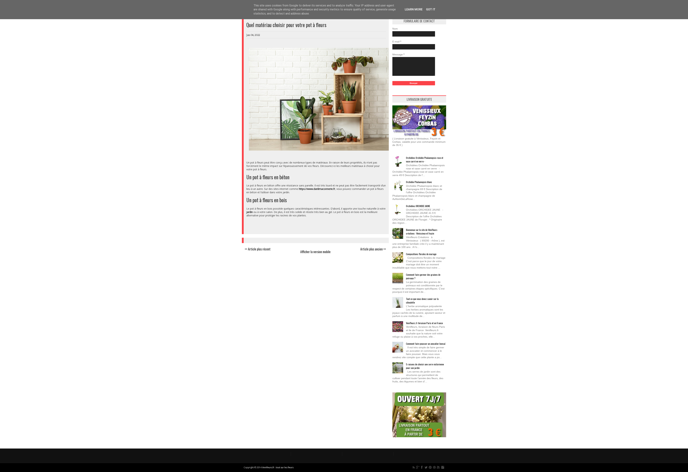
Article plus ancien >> (373, 249)
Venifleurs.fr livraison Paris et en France (424, 323)
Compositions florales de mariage (421, 254)
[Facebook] (422, 467)
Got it (430, 9)
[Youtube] (438, 467)
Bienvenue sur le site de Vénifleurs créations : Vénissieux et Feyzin (421, 231)
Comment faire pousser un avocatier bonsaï (425, 343)
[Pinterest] (430, 467)
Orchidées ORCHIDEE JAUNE (418, 206)
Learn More (413, 9)
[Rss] (413, 467)
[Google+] (418, 467)
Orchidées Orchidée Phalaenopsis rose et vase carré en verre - (424, 159)
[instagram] (442, 467)
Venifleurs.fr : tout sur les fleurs (277, 467)
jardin (249, 212)
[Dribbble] (434, 467)
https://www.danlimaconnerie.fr (317, 189)
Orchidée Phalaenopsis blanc (419, 182)
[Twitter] (426, 467)
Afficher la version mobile (315, 251)
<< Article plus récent (258, 249)
